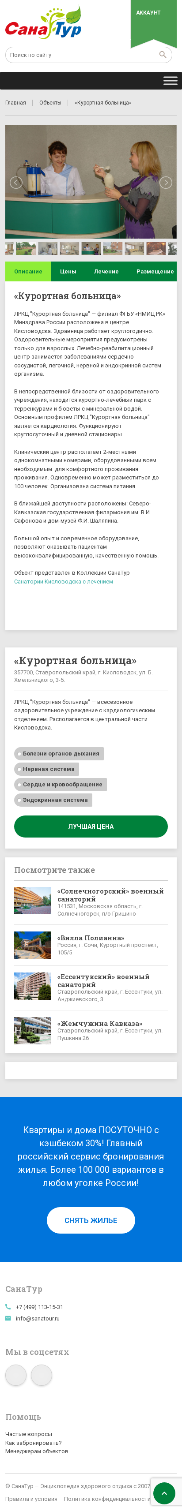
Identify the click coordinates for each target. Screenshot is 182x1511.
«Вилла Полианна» (90, 937)
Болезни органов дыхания (61, 753)
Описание (28, 271)
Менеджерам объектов (36, 1451)
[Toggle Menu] (170, 80)
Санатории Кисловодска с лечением (63, 581)
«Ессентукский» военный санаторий (103, 980)
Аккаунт (148, 13)
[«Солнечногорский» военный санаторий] (32, 902)
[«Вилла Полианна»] (32, 945)
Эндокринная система (55, 800)
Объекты (50, 103)
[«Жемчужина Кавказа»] (32, 1030)
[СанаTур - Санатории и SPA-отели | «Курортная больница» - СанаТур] (43, 22)
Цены (68, 271)
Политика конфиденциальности (107, 1499)
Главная (15, 103)
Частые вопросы (28, 1434)
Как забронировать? (33, 1443)
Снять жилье (91, 1220)
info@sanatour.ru (38, 1318)
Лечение (106, 271)
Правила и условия (31, 1499)
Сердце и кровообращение (62, 784)
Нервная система (49, 769)
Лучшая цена (91, 826)
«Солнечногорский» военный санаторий (110, 894)
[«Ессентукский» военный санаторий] (32, 987)
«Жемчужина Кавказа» (99, 1023)
